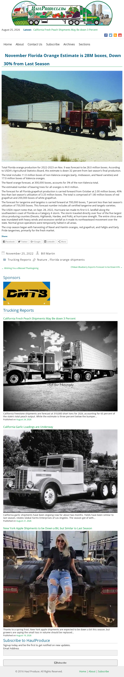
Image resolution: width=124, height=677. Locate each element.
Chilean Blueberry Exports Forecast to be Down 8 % (96, 267)
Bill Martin (48, 253)
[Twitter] (110, 35)
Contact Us (35, 44)
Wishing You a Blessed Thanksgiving (20, 268)
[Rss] (115, 35)
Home (8, 44)
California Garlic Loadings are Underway (28, 427)
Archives (69, 44)
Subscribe (53, 44)
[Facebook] (106, 35)
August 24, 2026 (23, 419)
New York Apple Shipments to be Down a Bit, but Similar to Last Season (47, 528)
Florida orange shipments (67, 259)
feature (42, 259)
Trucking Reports (19, 259)
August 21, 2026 (23, 520)
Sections (84, 44)
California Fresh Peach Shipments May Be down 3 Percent (65, 29)
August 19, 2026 (23, 635)
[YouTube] (120, 35)
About (20, 44)
